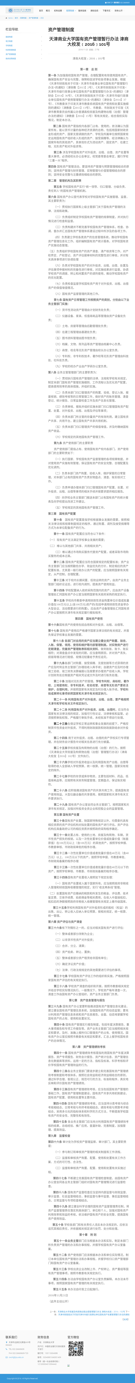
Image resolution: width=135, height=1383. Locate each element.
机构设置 (58, 10)
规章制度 (70, 10)
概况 (48, 10)
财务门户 (110, 3)
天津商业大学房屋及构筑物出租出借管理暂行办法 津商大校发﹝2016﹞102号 (91, 1312)
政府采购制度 (11, 59)
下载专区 (106, 10)
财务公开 (119, 10)
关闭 (125, 1319)
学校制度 (9, 46)
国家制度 (9, 37)
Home (10, 18)
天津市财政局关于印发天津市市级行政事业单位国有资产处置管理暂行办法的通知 (93, 1314)
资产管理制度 (33, 18)
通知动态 (94, 10)
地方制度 (9, 41)
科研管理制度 (11, 50)
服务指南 (82, 10)
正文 (42, 18)
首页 (41, 10)
